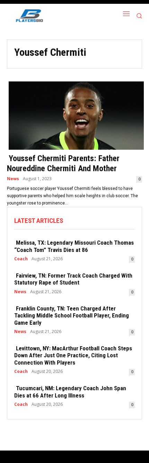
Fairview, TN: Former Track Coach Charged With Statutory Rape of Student (73, 279)
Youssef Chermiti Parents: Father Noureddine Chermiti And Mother (63, 163)
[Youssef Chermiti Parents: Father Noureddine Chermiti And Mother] (74, 115)
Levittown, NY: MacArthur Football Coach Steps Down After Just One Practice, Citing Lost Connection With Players (73, 355)
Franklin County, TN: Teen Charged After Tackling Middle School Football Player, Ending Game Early (71, 315)
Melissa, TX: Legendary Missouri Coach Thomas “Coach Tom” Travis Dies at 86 (74, 246)
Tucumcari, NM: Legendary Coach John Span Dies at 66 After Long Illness (70, 392)
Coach (21, 259)
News (13, 179)
